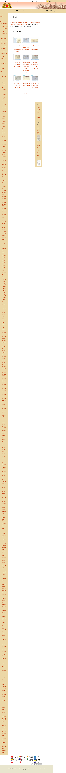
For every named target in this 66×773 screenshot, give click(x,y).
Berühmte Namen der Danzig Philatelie (4, 63)
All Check (4, 111)
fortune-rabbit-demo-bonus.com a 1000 (4, 424)
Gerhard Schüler (4, 33)
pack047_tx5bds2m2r (4, 623)
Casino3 (3, 327)
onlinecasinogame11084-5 (4, 572)
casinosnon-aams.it (4, 380)
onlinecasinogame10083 (4, 566)
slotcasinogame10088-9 (4, 690)
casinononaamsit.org (4, 362)
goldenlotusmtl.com (4, 458)
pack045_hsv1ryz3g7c (4, 600)
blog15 (3, 265)
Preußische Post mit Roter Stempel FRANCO (35, 85)
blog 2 (3, 257)
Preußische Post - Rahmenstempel (35, 47)
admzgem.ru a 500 (4, 98)
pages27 (4, 649)
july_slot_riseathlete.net (4, 503)
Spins (3, 709)
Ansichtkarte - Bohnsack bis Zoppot (4, 51)
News (3, 555)
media (3, 531)
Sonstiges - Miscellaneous (4, 58)
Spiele (3, 707)
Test (3, 735)
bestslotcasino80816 (4, 210)
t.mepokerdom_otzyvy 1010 (4, 731)
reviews (3, 673)
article (3, 116)
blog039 (3, 262)
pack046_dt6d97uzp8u (4, 606)
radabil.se (4, 670)
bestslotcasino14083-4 (4, 198)
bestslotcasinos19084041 (4, 233)
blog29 (3, 267)
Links (32, 11)
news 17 (4, 560)
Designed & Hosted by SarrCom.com (26, 769)
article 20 (4, 121)
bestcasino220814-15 (4, 174)
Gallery (12, 22)
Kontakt (25, 11)
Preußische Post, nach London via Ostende (26, 47)
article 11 (4, 118)
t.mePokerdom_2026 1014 (4, 725)
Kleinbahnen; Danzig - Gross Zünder (38, 130)
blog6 (3, 270)
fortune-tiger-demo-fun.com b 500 (4, 434)
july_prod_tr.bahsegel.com (4, 493)
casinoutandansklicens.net (4, 400)
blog (3, 252)
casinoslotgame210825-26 (4, 374)
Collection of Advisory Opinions (4, 66)
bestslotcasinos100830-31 (4, 221)
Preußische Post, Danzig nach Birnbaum (17, 64)
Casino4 (3, 329)
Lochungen (38, 112)
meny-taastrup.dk (4, 535)
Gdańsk (3, 68)
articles (3, 126)
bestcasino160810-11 (4, 168)
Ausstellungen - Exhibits (4, 43)
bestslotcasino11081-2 (4, 192)
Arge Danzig (4, 23)
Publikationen (40, 11)
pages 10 (4, 644)
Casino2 (3, 324)
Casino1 (3, 322)
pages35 (4, 651)
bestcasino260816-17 (4, 180)
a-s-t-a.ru (4, 94)
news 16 (4, 557)
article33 (4, 123)
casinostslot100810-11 (4, 390)
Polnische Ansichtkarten (4, 53)
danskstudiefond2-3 (4, 416)
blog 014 (4, 255)
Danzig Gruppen (4, 31)
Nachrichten (3, 74)
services (4, 682)
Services (2, 79)
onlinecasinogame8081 (4, 590)
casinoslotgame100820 (4, 368)
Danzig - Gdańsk (4, 56)
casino (3, 312)
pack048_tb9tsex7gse (4, 629)
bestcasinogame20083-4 (4, 186)
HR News (4, 464)
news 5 (3, 562)
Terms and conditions (39, 768)
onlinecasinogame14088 (4, 578)
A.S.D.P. (2, 36)
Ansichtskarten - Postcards (4, 48)
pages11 (4, 646)
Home (3, 11)
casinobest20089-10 (4, 346)
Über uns (10, 11)
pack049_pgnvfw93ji (4, 635)
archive (3, 113)
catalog (3, 404)
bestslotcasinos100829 (4, 215)
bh (2, 246)
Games (3, 447)
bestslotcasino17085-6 (4, 204)
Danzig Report (4, 26)
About (1, 16)
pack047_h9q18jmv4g (4, 618)
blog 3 (3, 260)
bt (2, 301)
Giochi (3, 454)
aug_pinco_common (4, 146)
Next (25, 94)
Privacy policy (30, 768)
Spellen (3, 700)
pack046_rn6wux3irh (4, 612)
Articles (3, 61)
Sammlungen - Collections (4, 46)
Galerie (18, 11)
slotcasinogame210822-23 (4, 696)
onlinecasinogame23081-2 (4, 584)
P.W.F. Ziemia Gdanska (4, 28)
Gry (2, 462)
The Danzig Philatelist (4, 38)
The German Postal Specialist (4, 41)
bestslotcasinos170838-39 (4, 227)
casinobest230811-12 (4, 352)
